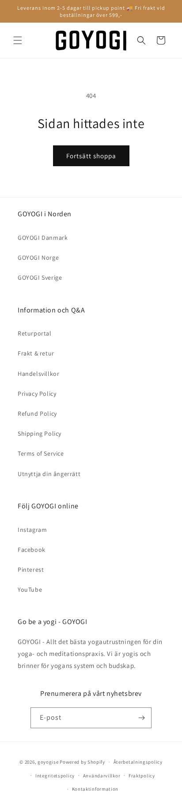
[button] (17, 40)
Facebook (32, 550)
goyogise (48, 762)
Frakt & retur (36, 353)
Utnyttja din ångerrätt (49, 474)
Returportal (35, 333)
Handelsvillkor (38, 374)
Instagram (32, 530)
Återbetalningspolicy (138, 762)
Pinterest (31, 570)
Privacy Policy (37, 394)
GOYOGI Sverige (40, 277)
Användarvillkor (102, 776)
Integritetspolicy (55, 776)
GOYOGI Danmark (43, 238)
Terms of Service (41, 453)
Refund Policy (37, 414)
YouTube (30, 589)
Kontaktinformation (95, 789)
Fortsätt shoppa (91, 156)
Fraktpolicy (142, 776)
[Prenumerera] (141, 717)
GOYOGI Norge (38, 258)
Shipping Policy (39, 433)
